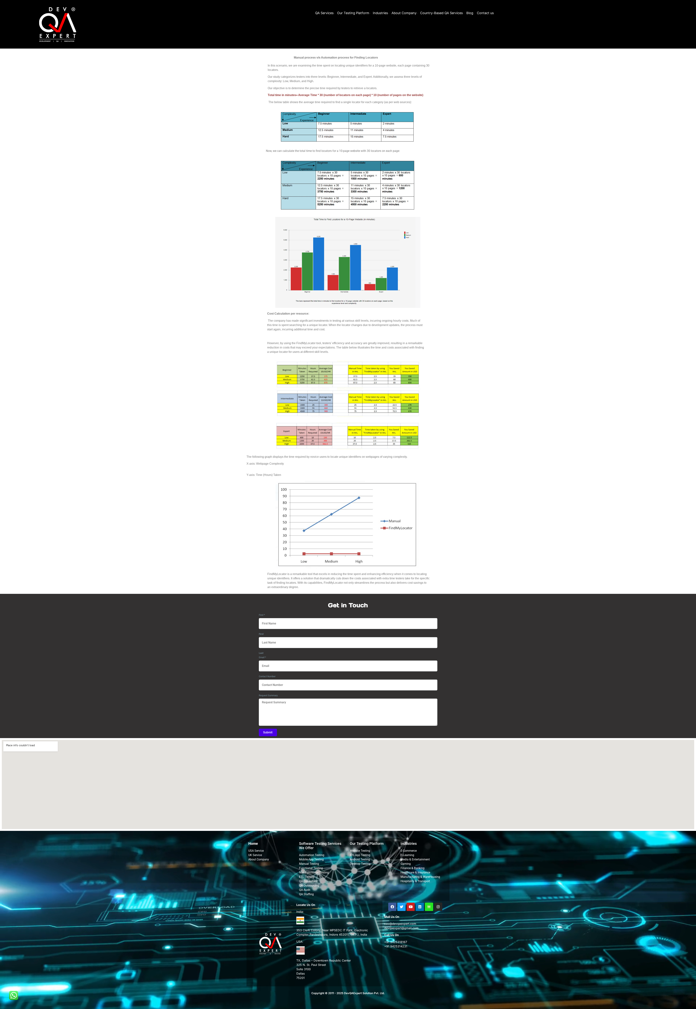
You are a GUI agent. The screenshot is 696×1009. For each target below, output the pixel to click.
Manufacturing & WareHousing (420, 877)
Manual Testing (309, 863)
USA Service (256, 850)
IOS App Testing (360, 855)
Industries (380, 13)
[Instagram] (438, 907)
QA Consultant (308, 881)
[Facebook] (392, 907)
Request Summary (268, 695)
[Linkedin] (420, 907)
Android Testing (360, 859)
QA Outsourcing (309, 885)
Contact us (485, 13)
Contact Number (267, 676)
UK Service (255, 855)
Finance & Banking (412, 868)
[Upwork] (429, 907)
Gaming (406, 863)
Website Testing (360, 850)
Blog (469, 13)
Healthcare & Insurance (415, 872)
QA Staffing (306, 894)
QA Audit (304, 890)
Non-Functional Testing (314, 872)
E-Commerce (409, 850)
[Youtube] (411, 907)
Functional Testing (311, 868)
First (262, 615)
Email (262, 657)
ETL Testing (306, 877)
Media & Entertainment (415, 859)
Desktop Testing (360, 863)
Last (261, 653)
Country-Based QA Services (441, 13)
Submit (267, 732)
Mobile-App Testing (311, 859)
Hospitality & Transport (415, 881)
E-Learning (407, 855)
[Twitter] (401, 907)
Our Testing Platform (353, 13)
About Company (404, 13)
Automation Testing (311, 855)
